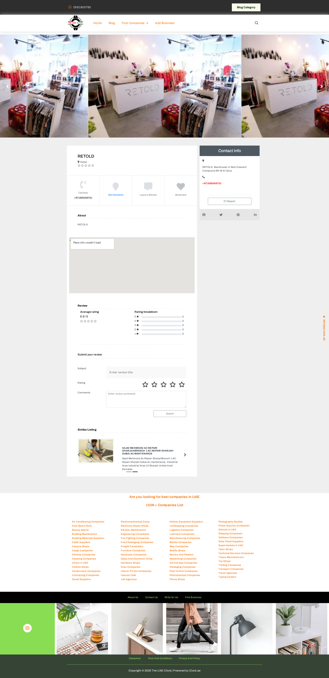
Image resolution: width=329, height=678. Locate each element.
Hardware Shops (130, 553)
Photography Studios (230, 512)
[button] (256, 23)
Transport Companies (230, 559)
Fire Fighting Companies (135, 528)
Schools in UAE (227, 520)
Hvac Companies (130, 557)
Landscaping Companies (184, 516)
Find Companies (133, 23)
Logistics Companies (182, 520)
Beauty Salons (80, 520)
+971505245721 (212, 183)
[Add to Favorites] (181, 189)
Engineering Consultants (135, 524)
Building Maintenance (84, 524)
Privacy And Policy (189, 648)
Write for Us (171, 587)
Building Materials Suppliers (88, 528)
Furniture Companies (133, 541)
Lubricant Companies (182, 524)
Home (97, 23)
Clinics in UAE (80, 553)
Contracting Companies (85, 565)
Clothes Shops (80, 557)
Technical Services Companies (236, 543)
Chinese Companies (83, 545)
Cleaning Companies (84, 549)
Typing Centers (227, 567)
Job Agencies (129, 569)
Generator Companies (134, 545)
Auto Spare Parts (82, 516)
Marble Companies (180, 532)
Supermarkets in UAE (230, 535)
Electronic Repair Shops (135, 516)
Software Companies (230, 527)
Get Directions (115, 195)
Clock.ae (195, 660)
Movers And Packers (181, 545)
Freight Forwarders (132, 537)
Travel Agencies (227, 563)
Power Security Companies (233, 516)
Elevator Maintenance (133, 520)
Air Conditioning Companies (88, 512)
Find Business (193, 587)
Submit (170, 413)
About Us (133, 587)
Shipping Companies (230, 523)
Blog (112, 23)
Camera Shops (80, 537)
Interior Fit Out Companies (136, 561)
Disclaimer (135, 648)
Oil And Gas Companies (183, 553)
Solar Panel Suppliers (230, 531)
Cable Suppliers (81, 532)
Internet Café (128, 565)
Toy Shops (224, 551)
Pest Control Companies (184, 561)
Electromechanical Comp (135, 512)
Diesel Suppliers (81, 569)
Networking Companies (183, 549)
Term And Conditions (160, 648)
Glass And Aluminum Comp (137, 549)
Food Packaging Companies (137, 532)
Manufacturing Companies (185, 528)
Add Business (165, 23)
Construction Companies (86, 561)
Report (230, 201)
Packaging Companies (183, 557)
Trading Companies (229, 555)
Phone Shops (177, 569)
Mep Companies (179, 537)
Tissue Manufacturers (231, 547)
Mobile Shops (177, 541)
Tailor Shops (225, 539)
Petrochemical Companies (185, 565)
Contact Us (151, 587)
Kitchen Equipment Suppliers (186, 512)
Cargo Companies (82, 541)
